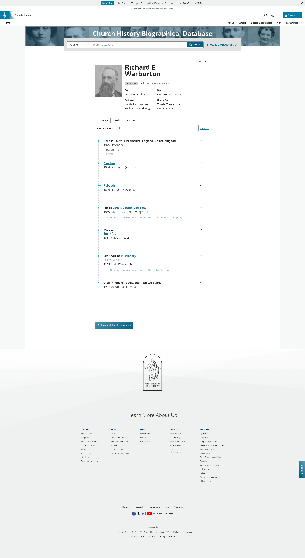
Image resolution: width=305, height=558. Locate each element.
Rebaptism (111, 185)
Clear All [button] (204, 128)
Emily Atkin (111, 233)
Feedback (302, 469)
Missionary (128, 256)
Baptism (109, 163)
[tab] (103, 120)
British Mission (113, 260)
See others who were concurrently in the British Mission (137, 270)
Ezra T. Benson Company (129, 208)
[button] (154, 143)
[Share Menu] (206, 61)
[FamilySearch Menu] (200, 61)
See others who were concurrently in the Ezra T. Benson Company (143, 217)
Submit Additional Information (114, 325)
